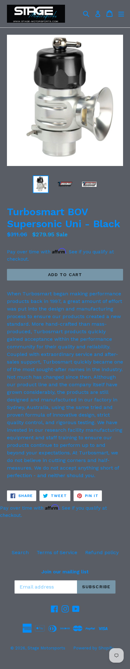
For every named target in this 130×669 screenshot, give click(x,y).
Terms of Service (57, 552)
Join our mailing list (65, 572)
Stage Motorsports (46, 648)
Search (20, 552)
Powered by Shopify (93, 648)
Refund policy (102, 552)
